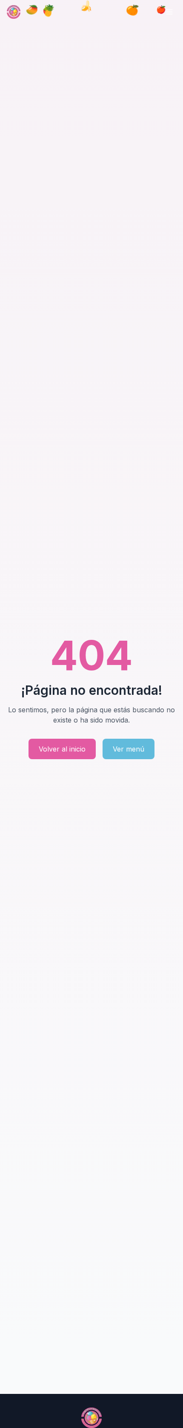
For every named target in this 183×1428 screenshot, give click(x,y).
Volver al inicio (62, 749)
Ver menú (128, 749)
